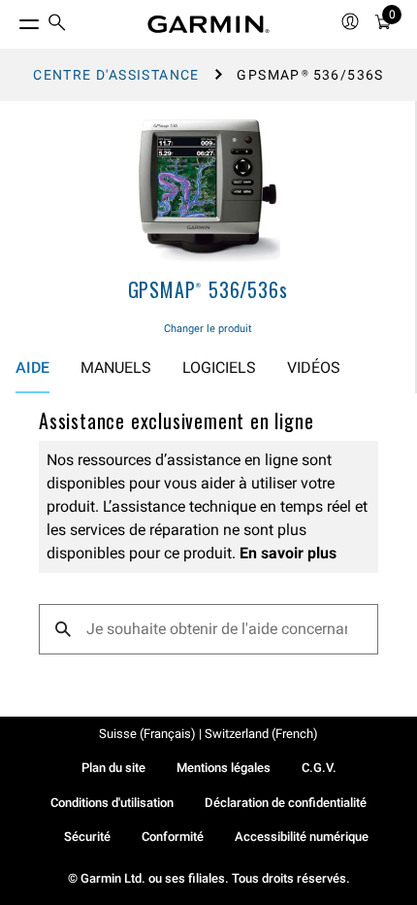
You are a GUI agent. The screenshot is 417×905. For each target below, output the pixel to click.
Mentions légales (223, 767)
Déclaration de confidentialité (286, 802)
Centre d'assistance (116, 75)
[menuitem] (57, 25)
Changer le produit (208, 328)
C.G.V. (319, 767)
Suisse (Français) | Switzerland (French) (208, 733)
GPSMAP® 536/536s (208, 289)
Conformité (173, 836)
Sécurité (87, 836)
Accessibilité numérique (302, 836)
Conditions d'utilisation (112, 802)
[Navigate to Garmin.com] (208, 24)
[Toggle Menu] (11, 19)
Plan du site (113, 767)
